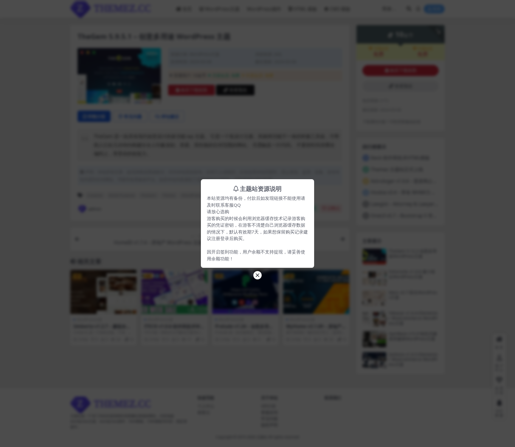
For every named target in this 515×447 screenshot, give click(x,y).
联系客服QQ (228, 205)
